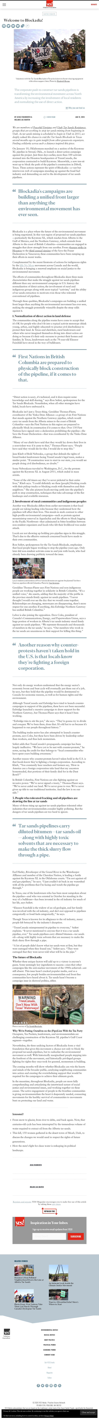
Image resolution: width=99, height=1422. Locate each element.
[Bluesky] (18, 26)
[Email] (13, 26)
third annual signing (40, 251)
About (49, 1367)
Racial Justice (49, 1335)
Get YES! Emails (50, 1362)
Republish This (49, 1211)
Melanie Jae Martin (22, 119)
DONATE (94, 4)
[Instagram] (46, 1385)
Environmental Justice (49, 1330)
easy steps (56, 1204)
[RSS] (59, 1385)
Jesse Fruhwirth (24, 117)
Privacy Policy (49, 1416)
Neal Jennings (54, 583)
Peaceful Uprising (42, 127)
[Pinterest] (51, 1385)
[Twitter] (8, 26)
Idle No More (27, 265)
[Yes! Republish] (22, 26)
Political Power (49, 1345)
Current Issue (49, 1355)
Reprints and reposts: (22, 1202)
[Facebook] (4, 26)
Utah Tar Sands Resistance (71, 127)
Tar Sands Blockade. (34, 1026)
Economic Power (49, 1350)
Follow (50, 1377)
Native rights (49, 14)
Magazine (50, 1372)
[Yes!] (49, 4)
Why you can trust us (76, 107)
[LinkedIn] (55, 1385)
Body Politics (49, 1340)
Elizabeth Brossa (63, 81)
